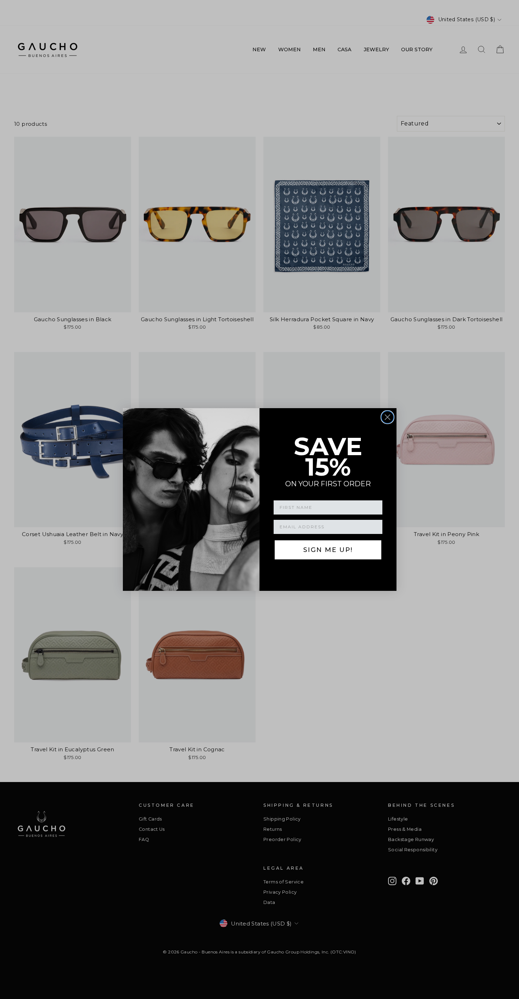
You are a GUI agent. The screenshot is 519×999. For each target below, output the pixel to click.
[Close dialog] (387, 417)
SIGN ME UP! (328, 550)
